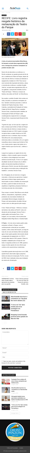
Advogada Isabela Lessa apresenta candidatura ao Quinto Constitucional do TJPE (19, 398)
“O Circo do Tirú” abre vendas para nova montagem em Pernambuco (19, 406)
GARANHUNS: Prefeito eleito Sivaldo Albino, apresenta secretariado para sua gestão (8, 281)
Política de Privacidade (12, 448)
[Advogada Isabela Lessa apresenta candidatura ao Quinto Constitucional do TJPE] (6, 398)
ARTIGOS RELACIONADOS (9, 290)
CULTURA (8, 12)
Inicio (3, 12)
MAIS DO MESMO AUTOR (9, 292)
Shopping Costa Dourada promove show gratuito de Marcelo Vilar (19, 316)
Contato (21, 448)
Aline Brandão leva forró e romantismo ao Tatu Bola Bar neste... (19, 389)
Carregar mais (14, 413)
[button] (27, 8)
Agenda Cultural (5, 300)
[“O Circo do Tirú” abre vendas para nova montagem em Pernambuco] (6, 307)
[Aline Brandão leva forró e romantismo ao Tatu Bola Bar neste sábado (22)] (6, 299)
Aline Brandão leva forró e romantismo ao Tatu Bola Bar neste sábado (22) (19, 298)
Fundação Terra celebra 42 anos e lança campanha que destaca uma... (19, 381)
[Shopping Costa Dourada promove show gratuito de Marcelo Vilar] (6, 317)
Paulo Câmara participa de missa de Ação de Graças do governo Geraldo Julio (22, 281)
